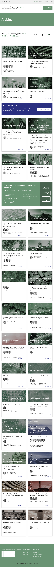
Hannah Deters (17, 69)
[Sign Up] (2, 1)
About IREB (25, 552)
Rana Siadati (36, 296)
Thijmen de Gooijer (37, 324)
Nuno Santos (40, 95)
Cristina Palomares (11, 530)
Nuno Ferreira (15, 262)
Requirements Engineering (13, 7)
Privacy (26, 563)
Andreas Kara (43, 412)
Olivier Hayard (47, 175)
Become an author (37, 556)
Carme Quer (17, 530)
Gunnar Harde (40, 66)
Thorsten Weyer (33, 444)
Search (51, 1)
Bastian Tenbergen (37, 443)
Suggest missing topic (43, 109)
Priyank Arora (13, 321)
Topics (48, 8)
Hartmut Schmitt (9, 70)
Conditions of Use (33, 563)
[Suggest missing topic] (6, 1)
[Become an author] (9, 1)
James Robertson (18, 232)
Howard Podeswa (41, 146)
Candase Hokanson (15, 381)
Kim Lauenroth (18, 354)
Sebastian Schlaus (42, 383)
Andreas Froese (39, 444)
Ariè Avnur (13, 472)
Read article (20, 72)
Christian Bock (14, 96)
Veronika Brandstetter (38, 445)
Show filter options (37, 34)
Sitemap (17, 563)
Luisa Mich (42, 256)
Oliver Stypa (36, 383)
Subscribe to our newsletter (46, 198)
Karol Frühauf (36, 354)
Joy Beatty (9, 381)
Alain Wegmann (41, 175)
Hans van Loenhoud (11, 354)
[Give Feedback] (4, 1)
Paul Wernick (41, 296)
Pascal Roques (36, 474)
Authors (46, 1)
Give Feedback (36, 552)
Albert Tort (9, 444)
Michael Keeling (44, 324)
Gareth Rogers (14, 137)
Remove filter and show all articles (46, 41)
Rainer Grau (40, 527)
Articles (36, 1)
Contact (24, 558)
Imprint (22, 563)
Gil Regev (35, 175)
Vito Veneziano (47, 296)
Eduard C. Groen (10, 69)
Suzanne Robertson (11, 232)
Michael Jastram (37, 412)
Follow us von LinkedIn (46, 193)
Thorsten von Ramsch (15, 172)
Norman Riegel (45, 501)
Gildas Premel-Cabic (37, 231)
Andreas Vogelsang (45, 443)
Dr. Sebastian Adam (37, 501)
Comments (41, 1)
